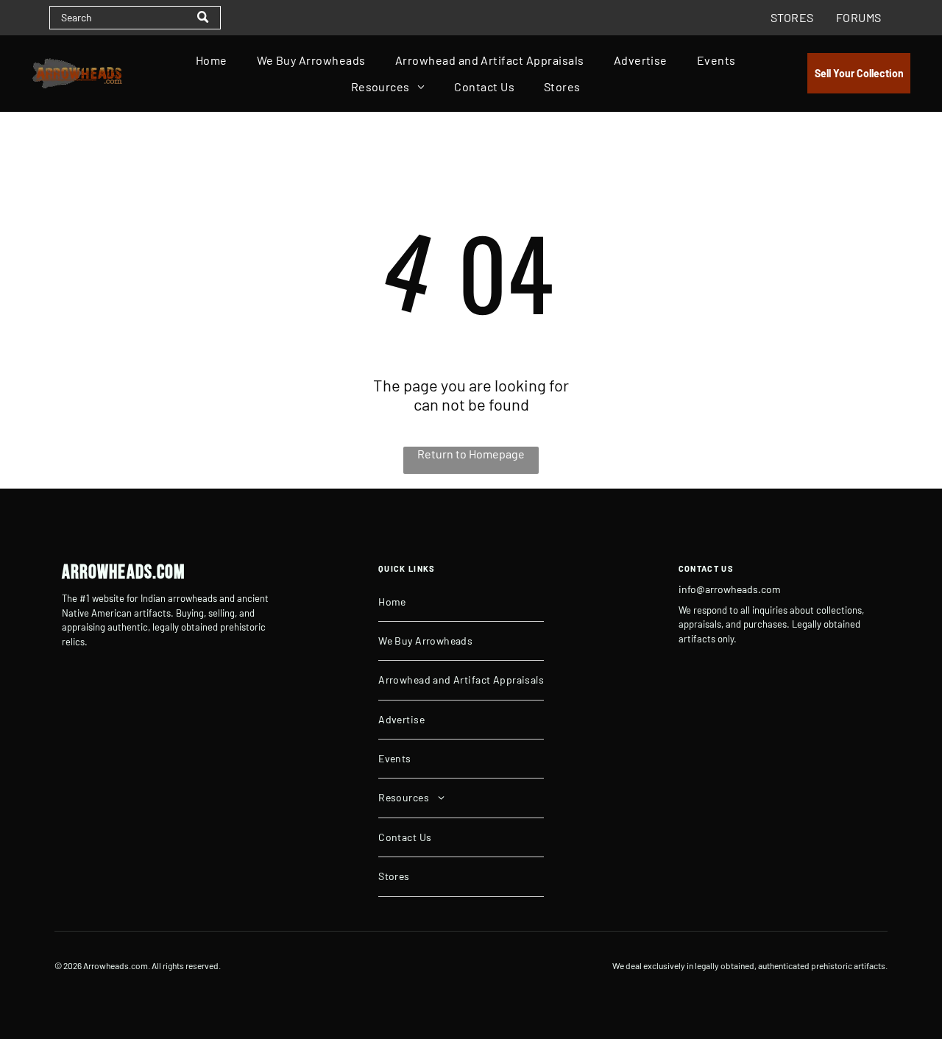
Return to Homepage (471, 454)
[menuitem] (792, 17)
